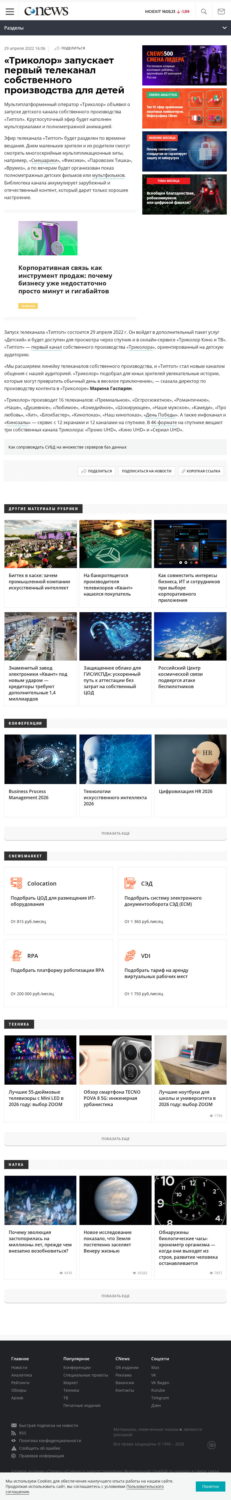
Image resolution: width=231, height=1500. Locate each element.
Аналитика (21, 1375)
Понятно (210, 1486)
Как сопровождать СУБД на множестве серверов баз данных (67, 447)
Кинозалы (17, 422)
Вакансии (124, 1382)
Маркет (70, 1382)
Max (155, 1367)
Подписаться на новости (147, 471)
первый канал (46, 347)
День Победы (161, 415)
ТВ (65, 1397)
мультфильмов (108, 175)
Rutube (158, 1390)
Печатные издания (82, 1405)
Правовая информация (41, 1455)
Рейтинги (20, 1382)
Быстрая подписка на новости (48, 1425)
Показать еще (115, 833)
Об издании (127, 1367)
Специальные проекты (85, 1375)
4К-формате (164, 422)
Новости (19, 1367)
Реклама (123, 1375)
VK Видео (160, 1382)
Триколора (141, 347)
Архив (17, 1397)
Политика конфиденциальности (50, 1440)
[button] (204, 11)
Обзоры (18, 1390)
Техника (71, 1390)
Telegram (160, 1397)
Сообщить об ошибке (39, 1448)
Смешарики (44, 160)
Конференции (77, 1367)
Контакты (124, 1390)
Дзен (156, 1405)
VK (153, 1375)
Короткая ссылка (203, 471)
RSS (22, 1433)
